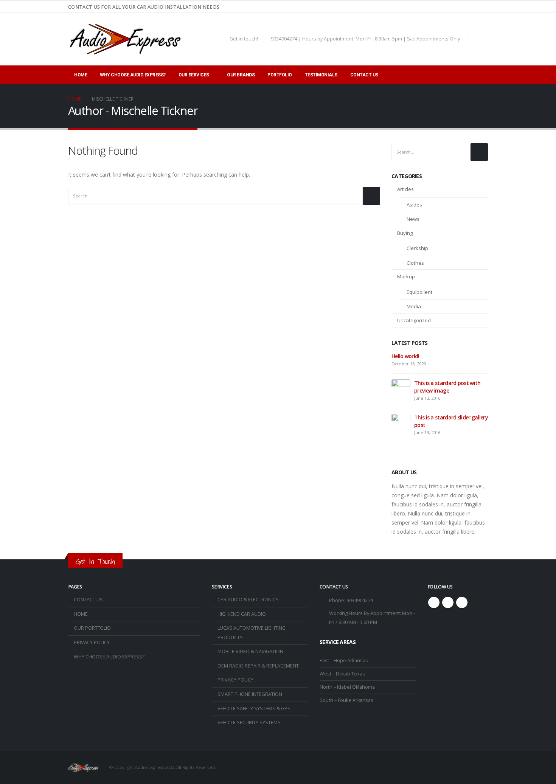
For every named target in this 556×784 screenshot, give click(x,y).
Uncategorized (414, 320)
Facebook (434, 602)
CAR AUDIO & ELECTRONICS (248, 599)
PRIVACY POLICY (92, 642)
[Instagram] (482, 7)
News (413, 219)
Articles (405, 189)
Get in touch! (244, 39)
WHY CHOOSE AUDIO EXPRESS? (133, 75)
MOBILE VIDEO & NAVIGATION (250, 651)
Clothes (415, 262)
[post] (400, 388)
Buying (405, 233)
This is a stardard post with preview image (447, 386)
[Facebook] (469, 7)
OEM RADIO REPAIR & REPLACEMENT (258, 666)
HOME (80, 75)
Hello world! (405, 356)
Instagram (461, 602)
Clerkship (417, 248)
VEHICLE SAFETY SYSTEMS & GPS (253, 708)
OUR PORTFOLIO (92, 628)
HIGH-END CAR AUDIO (241, 614)
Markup (406, 276)
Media (414, 306)
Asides (414, 204)
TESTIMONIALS (321, 75)
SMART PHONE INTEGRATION (249, 694)
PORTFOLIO (279, 75)
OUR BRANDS (241, 75)
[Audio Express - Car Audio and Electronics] (125, 39)
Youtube (447, 602)
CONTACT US (364, 75)
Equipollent (419, 292)
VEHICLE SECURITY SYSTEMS (249, 722)
